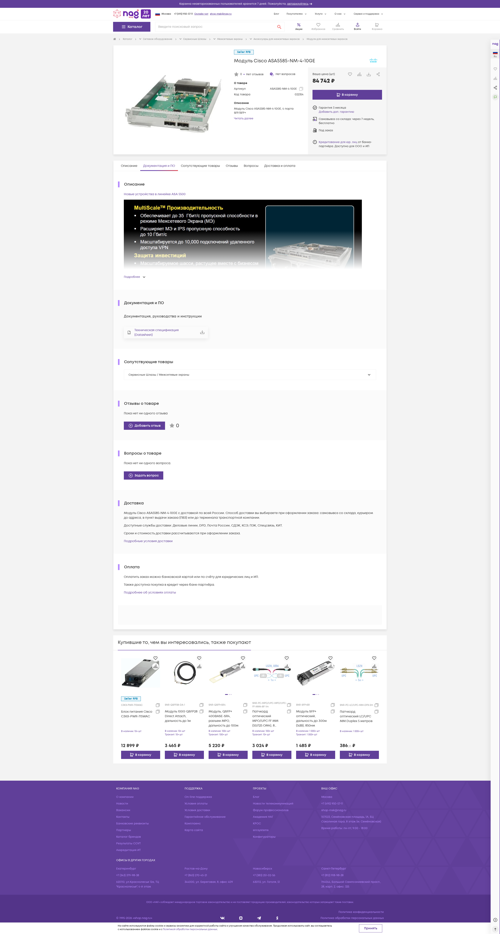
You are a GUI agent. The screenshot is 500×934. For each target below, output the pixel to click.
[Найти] (279, 26)
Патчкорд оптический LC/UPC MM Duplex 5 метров (356, 716)
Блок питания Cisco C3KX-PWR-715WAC (136, 714)
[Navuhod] (240, 918)
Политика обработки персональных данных (352, 918)
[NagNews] (259, 918)
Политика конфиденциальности (361, 912)
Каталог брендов (128, 837)
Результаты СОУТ (128, 843)
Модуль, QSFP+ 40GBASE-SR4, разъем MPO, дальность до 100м (223, 718)
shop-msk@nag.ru (221, 14)
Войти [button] (357, 29)
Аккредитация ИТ (128, 850)
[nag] (277, 918)
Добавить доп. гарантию (336, 112)
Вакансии (123, 810)
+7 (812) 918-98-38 (332, 875)
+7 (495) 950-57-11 (183, 14)
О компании (125, 797)
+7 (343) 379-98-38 (127, 875)
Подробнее (132, 277)
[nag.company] (222, 918)
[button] (250, 4)
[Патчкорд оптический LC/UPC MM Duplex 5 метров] (359, 673)
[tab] (129, 166)
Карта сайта (194, 830)
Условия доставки (197, 810)
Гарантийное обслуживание (205, 817)
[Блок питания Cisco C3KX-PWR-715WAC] (140, 673)
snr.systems (261, 830)
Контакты (122, 817)
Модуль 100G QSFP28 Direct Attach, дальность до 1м (181, 716)
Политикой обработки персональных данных (190, 929)
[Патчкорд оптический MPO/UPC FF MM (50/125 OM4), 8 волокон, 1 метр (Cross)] (271, 673)
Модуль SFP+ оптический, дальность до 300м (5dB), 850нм (311, 718)
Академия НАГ (263, 817)
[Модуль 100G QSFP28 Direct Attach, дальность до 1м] (184, 673)
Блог (276, 14)
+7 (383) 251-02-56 (264, 875)
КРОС (257, 823)
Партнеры (123, 830)
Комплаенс (193, 823)
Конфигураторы (264, 837)
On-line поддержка (198, 797)
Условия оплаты (196, 803)
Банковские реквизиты (132, 823)
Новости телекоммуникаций (273, 803)
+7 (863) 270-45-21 (196, 875)
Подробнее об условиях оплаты (150, 592)
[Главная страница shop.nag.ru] (132, 14)
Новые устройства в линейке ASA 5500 (155, 194)
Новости (122, 803)
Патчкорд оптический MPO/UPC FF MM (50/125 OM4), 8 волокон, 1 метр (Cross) (265, 718)
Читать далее (243, 118)
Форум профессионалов (270, 810)
